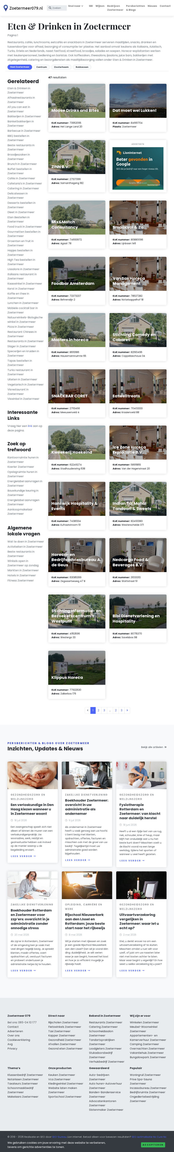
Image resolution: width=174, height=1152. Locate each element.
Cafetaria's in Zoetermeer (24, 183)
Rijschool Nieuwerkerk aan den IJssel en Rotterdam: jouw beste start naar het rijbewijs (85, 921)
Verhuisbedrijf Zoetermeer (106, 1062)
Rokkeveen (82, 67)
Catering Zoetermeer (103, 1027)
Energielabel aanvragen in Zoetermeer (24, 483)
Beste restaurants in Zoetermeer (20, 147)
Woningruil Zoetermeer (145, 1075)
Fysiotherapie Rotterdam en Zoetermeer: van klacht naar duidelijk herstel (139, 811)
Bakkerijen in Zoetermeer (24, 116)
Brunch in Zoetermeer (22, 164)
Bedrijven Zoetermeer (115, 8)
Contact (165, 6)
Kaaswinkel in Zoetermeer (24, 284)
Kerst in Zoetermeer (20, 289)
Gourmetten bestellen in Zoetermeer (23, 234)
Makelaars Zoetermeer (22, 1097)
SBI (91, 6)
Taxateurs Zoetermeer (22, 1084)
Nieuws (152, 6)
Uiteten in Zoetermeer (22, 379)
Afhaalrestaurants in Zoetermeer (21, 100)
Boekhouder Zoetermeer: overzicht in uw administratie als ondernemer (86, 807)
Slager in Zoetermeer (21, 346)
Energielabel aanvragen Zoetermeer (23, 502)
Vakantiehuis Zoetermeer (147, 1053)
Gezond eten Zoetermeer (65, 1049)
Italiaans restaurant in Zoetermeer (22, 276)
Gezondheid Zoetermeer (64, 1040)
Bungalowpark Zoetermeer (148, 1057)
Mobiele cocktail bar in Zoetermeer (22, 310)
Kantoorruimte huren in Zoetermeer (23, 459)
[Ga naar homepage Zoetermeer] (22, 8)
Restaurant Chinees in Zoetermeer (22, 334)
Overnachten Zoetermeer (147, 1049)
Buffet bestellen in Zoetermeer (19, 171)
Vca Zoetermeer (59, 1079)
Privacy (12, 1049)
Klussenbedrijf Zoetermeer (25, 1075)
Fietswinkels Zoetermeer (64, 1027)
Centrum (41, 67)
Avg (10, 1044)
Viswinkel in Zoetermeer (23, 399)
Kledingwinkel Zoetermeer (65, 1084)
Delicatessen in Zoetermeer (17, 196)
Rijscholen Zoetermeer (63, 1022)
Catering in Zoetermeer (23, 188)
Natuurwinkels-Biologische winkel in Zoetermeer (25, 319)
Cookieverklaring (18, 1040)
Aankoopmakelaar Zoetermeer (19, 512)
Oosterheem (61, 67)
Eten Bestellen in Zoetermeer (18, 219)
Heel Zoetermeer (19, 66)
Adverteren (15, 1031)
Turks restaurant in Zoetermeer (20, 372)
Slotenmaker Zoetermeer (106, 1110)
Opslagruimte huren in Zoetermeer (22, 474)
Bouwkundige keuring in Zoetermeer (22, 493)
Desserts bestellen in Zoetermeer (21, 205)
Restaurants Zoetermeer (105, 1022)
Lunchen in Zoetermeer (23, 303)
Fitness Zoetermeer (20, 580)
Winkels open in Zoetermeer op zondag (23, 563)
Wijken (100, 6)
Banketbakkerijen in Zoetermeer (20, 123)
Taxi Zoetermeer (59, 1031)
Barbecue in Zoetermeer (23, 131)
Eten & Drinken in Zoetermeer (18, 90)
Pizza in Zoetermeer (20, 327)
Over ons (13, 1035)
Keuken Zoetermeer (61, 1075)
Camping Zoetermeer (144, 1044)
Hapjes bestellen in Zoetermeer (20, 252)
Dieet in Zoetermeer (20, 212)
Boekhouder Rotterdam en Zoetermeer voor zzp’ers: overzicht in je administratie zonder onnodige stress (31, 919)
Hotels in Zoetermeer (21, 575)
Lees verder (21, 856)
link (30, 426)
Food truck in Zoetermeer (24, 227)
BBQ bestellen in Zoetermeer (18, 138)
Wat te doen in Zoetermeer (25, 542)
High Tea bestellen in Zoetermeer (21, 262)
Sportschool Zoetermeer (65, 1097)
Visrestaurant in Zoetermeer (18, 392)
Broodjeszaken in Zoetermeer (18, 157)
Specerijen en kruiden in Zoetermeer (23, 353)
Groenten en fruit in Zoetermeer (20, 243)
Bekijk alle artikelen (152, 747)
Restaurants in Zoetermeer (25, 341)
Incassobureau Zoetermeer (148, 1088)
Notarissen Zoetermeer (23, 1079)
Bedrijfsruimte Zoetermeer (147, 1092)
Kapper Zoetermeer (61, 1035)
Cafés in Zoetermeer (21, 178)
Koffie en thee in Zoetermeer (18, 296)
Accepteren (153, 1144)
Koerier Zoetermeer (20, 467)
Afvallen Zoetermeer (62, 1044)
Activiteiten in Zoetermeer (25, 547)
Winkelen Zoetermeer (144, 1022)
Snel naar (74, 6)
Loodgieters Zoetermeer (105, 1049)
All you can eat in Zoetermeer (18, 109)
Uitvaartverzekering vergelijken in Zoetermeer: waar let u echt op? (139, 921)
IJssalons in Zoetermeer (23, 269)
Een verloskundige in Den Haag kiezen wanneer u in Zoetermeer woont (32, 809)
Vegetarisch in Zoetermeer (25, 384)
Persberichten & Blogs (135, 8)
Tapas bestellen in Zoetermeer (19, 363)
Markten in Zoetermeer (23, 570)
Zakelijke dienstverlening (86, 794)
